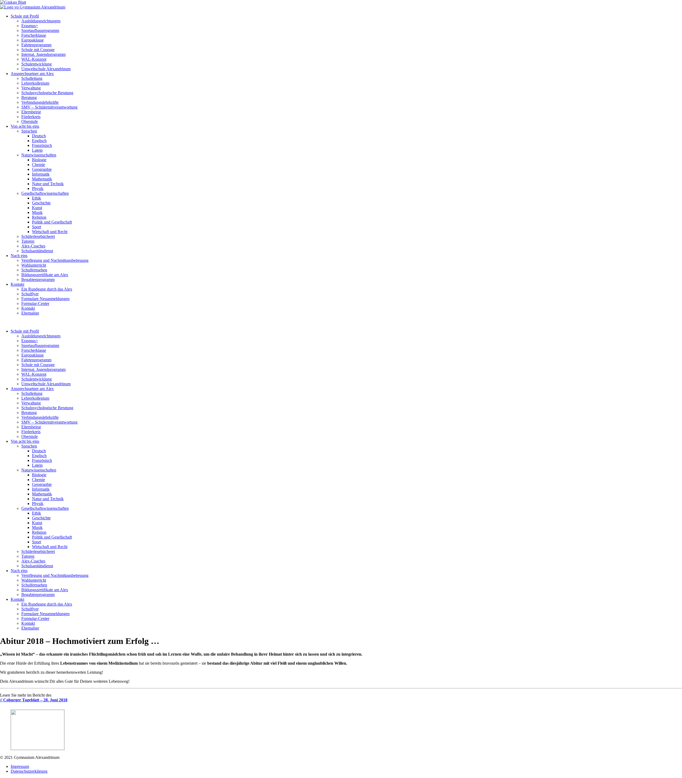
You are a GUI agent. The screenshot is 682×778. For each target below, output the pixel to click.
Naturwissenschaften (38, 155)
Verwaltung (31, 88)
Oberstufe (29, 121)
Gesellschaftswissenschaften (45, 193)
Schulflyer (30, 294)
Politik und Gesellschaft (52, 222)
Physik (37, 188)
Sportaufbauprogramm (40, 30)
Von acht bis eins (25, 126)
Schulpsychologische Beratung (47, 92)
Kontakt (17, 284)
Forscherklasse (33, 35)
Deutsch (39, 136)
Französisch (42, 145)
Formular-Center (35, 303)
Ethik (36, 198)
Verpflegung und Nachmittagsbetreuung (54, 260)
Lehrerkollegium (35, 83)
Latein (37, 150)
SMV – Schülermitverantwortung (49, 107)
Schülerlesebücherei (38, 236)
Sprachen (29, 131)
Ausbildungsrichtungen (40, 21)
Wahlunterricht (33, 265)
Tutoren (27, 241)
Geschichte (41, 203)
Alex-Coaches (33, 246)
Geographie (42, 169)
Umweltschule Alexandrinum (46, 69)
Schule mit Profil (25, 16)
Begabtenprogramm (38, 279)
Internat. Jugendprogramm (43, 54)
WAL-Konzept (33, 59)
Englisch (39, 140)
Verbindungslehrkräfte (40, 102)
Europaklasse (32, 40)
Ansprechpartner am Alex (32, 73)
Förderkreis (30, 116)
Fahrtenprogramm (36, 45)
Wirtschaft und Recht (49, 231)
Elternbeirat (31, 112)
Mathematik (42, 179)
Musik (37, 212)
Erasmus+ (29, 25)
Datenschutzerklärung (29, 771)
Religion (39, 217)
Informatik (41, 174)
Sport (36, 227)
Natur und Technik (48, 183)
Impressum (20, 766)
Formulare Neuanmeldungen (45, 298)
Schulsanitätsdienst (37, 251)
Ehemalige (30, 313)
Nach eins (19, 255)
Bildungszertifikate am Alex (44, 274)
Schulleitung (31, 78)
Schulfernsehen (34, 270)
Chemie (38, 164)
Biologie (39, 160)
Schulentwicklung (36, 64)
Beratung (29, 97)
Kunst (37, 207)
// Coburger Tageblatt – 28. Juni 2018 (33, 700)
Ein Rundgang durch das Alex (46, 289)
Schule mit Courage (38, 49)
